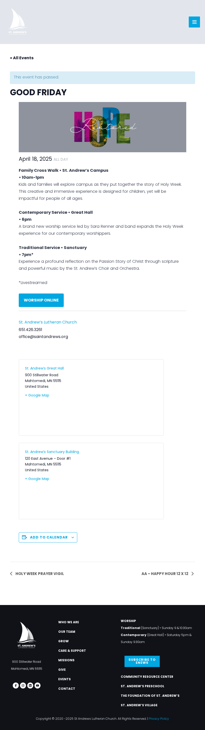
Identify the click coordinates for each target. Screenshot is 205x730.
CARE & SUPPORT (72, 650)
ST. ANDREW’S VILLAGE (139, 705)
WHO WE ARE (68, 622)
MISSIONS (66, 660)
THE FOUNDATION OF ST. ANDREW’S (150, 696)
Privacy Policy (159, 718)
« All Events (22, 58)
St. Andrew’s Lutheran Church (48, 322)
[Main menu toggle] (194, 22)
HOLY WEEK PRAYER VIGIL (39, 573)
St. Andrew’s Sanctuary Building (52, 451)
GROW (63, 641)
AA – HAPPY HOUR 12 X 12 (165, 573)
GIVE (62, 670)
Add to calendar (49, 537)
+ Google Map (37, 395)
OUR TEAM (66, 632)
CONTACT (66, 688)
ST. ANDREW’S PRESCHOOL (142, 686)
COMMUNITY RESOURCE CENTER (147, 676)
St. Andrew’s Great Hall (44, 368)
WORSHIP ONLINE (41, 300)
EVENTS (64, 679)
